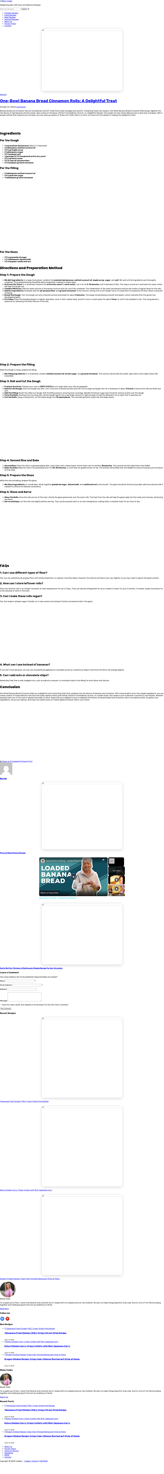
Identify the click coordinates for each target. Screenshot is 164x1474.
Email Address (6, 985)
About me (4, 1397)
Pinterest (24, 761)
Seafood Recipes (11, 19)
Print (30, 761)
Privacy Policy (10, 24)
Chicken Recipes (11, 13)
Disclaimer (8, 1453)
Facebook (16, 761)
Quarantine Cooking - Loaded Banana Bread (67, 860)
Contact (7, 26)
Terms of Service (11, 1451)
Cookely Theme (30, 1461)
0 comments (20, 107)
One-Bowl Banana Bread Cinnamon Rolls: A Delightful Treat (58, 100)
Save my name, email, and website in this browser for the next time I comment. (35, 1005)
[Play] (116, 880)
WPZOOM (44, 1461)
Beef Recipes (10, 17)
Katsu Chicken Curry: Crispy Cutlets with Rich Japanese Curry (37, 1346)
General (3, 95)
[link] (42, 861)
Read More (4, 1309)
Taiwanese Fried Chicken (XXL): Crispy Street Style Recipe (35, 1333)
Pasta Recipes (10, 15)
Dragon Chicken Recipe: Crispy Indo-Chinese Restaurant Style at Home (42, 1359)
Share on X (6, 761)
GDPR (6, 1455)
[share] (103, 860)
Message (3, 1001)
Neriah (3, 778)
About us (8, 22)
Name (2, 981)
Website (3, 989)
